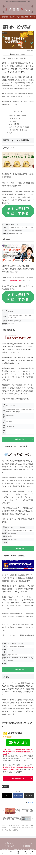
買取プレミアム (15, 118)
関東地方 (6, 786)
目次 (15, 111)
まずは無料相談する (18, 778)
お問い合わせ (9, 843)
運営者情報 (26, 846)
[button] (29, 795)
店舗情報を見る (19, 439)
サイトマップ (9, 846)
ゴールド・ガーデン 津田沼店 (19, 127)
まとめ (10, 133)
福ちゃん (13, 121)
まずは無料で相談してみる (18, 210)
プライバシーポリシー (27, 843)
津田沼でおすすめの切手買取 (17, 115)
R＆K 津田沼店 (14, 124)
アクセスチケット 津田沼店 (18, 130)
